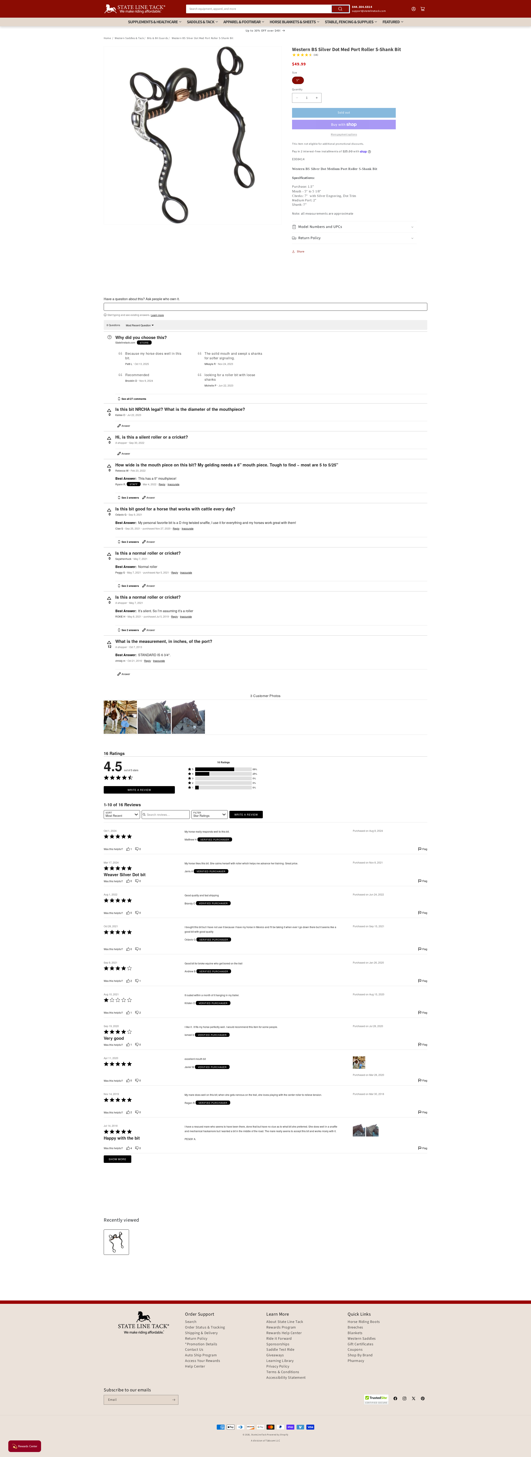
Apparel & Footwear (242, 22)
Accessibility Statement (286, 1377)
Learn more (157, 315)
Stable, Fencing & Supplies (349, 22)
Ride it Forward (279, 1338)
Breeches (355, 1327)
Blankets (355, 1333)
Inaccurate (173, 484)
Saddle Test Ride (280, 1349)
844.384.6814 (362, 7)
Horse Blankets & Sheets (293, 22)
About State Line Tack (284, 1321)
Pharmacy (356, 1360)
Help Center (195, 1366)
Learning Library (280, 1360)
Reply (162, 484)
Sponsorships (277, 1344)
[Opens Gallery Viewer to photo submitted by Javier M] (120, 717)
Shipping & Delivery (201, 1333)
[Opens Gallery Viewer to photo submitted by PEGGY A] (154, 717)
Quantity (297, 89)
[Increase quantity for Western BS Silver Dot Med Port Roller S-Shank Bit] (316, 98)
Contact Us (194, 1349)
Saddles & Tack (200, 22)
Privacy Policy (277, 1366)
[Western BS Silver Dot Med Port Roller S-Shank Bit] (116, 1242)
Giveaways (275, 1355)
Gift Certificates (360, 1344)
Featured (391, 22)
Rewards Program (281, 1327)
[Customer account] (413, 8)
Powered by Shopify (277, 1434)
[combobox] (268, 9)
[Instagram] (404, 1399)
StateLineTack (259, 1434)
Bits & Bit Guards (157, 38)
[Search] (340, 8)
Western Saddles (362, 1338)
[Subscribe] (173, 1400)
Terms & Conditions (282, 1372)
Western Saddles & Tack (129, 38)
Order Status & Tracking (205, 1327)
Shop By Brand (360, 1355)
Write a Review (139, 790)
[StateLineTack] (135, 9)
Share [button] (300, 252)
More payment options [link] (344, 134)
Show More (117, 1159)
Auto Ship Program (201, 1355)
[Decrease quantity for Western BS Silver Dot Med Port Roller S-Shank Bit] (297, 98)
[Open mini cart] (422, 8)
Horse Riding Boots (364, 1321)
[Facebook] (395, 1399)
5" (298, 80)
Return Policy (196, 1338)
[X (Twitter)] (413, 1399)
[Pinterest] (422, 1399)
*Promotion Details (201, 1344)
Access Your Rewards (202, 1360)
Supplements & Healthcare (153, 22)
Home (107, 38)
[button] (354, 226)
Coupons (355, 1349)
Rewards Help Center (284, 1333)
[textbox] (265, 307)
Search (191, 1321)
